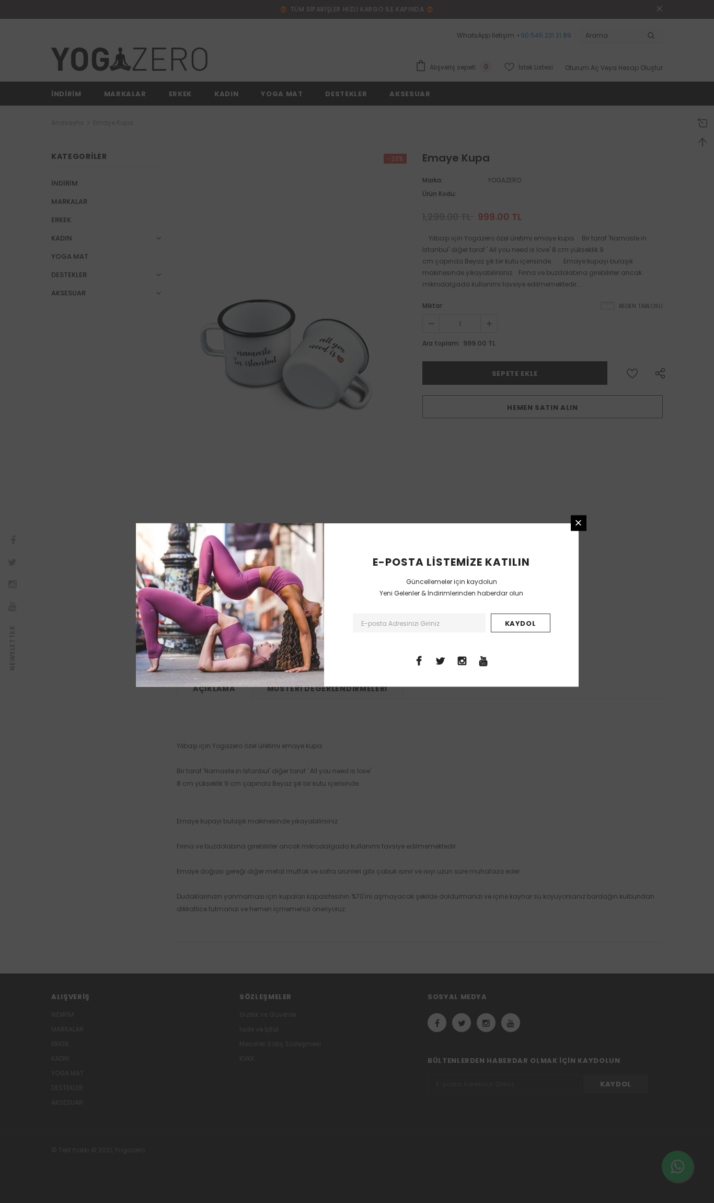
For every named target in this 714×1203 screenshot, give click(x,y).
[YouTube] (483, 660)
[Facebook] (419, 660)
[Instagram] (462, 660)
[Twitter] (440, 660)
